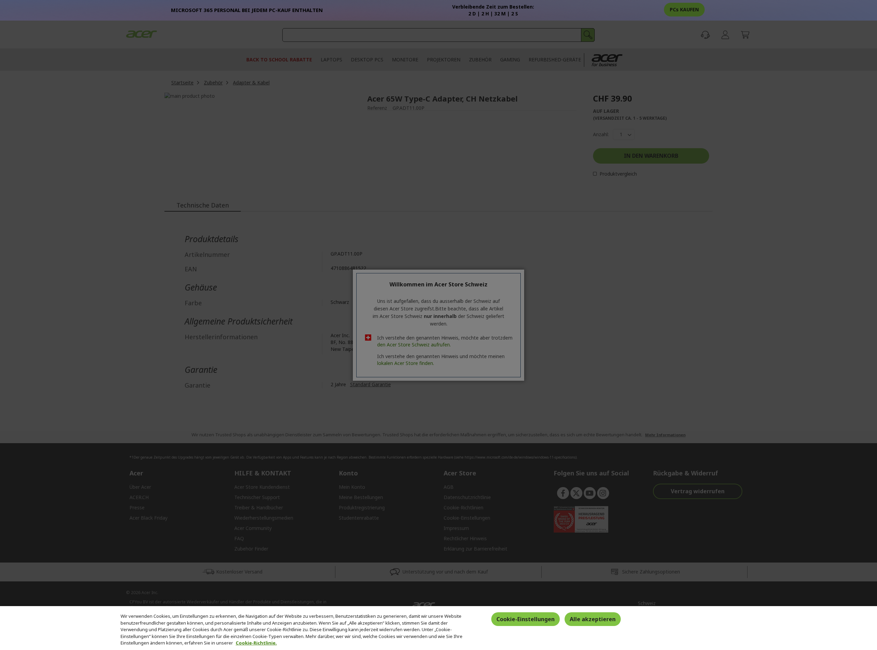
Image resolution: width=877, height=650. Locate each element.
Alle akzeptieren (593, 619)
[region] (438, 628)
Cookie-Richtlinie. (256, 643)
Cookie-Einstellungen (525, 619)
